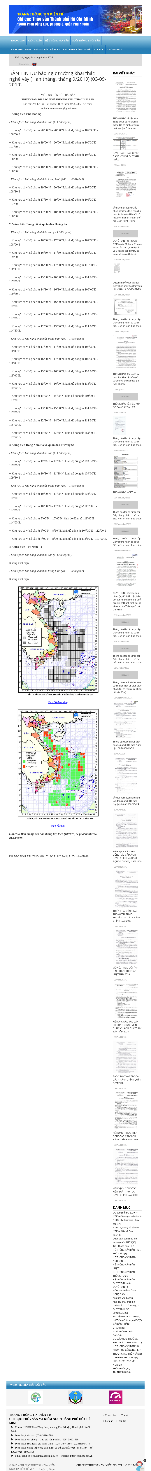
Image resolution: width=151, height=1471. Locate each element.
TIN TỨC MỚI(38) (122, 1372)
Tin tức (125, 1415)
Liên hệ (109, 1421)
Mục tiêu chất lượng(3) (124, 1302)
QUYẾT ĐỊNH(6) (121, 1287)
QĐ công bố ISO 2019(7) (125, 1212)
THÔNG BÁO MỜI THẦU (125, 492)
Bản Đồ (122, 1421)
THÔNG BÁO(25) (121, 1368)
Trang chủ (110, 1415)
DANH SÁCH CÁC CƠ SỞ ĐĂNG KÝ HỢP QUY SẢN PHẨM (126, 156)
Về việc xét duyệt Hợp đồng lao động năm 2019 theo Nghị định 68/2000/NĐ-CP (127, 801)
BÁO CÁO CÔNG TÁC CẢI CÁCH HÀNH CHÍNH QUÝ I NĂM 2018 (127, 1079)
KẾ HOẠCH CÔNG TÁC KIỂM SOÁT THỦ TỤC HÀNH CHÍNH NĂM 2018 (125, 1191)
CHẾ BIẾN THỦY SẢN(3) (125, 1357)
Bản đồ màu (58, 825)
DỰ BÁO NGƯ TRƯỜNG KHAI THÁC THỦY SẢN (38, 856)
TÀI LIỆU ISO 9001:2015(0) (126, 1316)
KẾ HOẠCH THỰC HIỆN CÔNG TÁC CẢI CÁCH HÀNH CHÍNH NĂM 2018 (125, 1136)
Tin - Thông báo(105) (123, 1246)
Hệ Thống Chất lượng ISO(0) (127, 1320)
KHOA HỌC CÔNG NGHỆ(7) (127, 1350)
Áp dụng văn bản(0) (123, 1298)
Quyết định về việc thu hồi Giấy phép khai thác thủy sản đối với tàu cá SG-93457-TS (127, 286)
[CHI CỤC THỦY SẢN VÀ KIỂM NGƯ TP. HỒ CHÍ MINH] (75, 18)
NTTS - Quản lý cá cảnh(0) (126, 1227)
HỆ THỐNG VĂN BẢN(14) (126, 1346)
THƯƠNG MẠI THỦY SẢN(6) (127, 1354)
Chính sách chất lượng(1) (125, 1305)
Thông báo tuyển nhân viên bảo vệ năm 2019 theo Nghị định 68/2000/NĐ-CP (127, 745)
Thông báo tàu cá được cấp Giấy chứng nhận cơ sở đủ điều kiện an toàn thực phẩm (127, 322)
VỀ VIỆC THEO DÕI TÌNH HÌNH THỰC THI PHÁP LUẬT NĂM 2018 (125, 971)
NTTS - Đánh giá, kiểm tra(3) (127, 1216)
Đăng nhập (24, 64)
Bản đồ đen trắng (58, 702)
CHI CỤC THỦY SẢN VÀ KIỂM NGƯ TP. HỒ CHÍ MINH (108, 1465)
